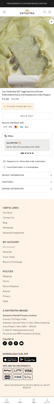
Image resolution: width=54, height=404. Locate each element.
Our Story (7, 212)
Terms (6, 281)
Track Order (9, 257)
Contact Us (8, 217)
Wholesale (8, 227)
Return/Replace (11, 286)
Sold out (27, 116)
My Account (9, 246)
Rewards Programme (13, 232)
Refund (6, 291)
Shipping (7, 276)
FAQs (5, 301)
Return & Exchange (12, 261)
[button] (22, 153)
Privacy (6, 296)
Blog (5, 222)
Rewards (7, 251)
